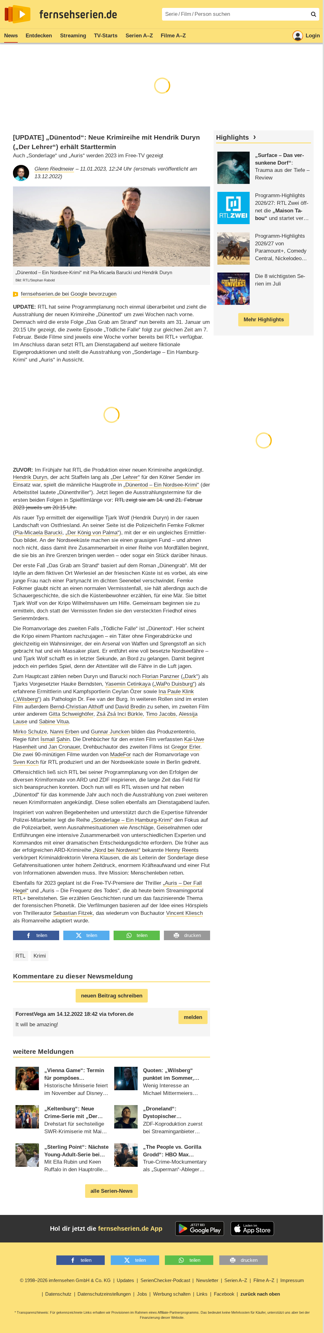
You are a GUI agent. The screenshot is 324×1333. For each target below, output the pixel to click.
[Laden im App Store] (252, 1228)
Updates (125, 1280)
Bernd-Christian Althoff (76, 707)
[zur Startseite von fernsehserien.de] (17, 14)
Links (202, 1294)
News (11, 36)
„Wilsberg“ (27, 699)
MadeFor (120, 754)
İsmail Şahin (55, 739)
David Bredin (130, 707)
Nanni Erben (64, 732)
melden (193, 1017)
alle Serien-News (111, 1191)
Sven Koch (26, 762)
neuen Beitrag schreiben (111, 996)
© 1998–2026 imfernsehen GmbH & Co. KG (65, 1280)
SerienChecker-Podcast (165, 1280)
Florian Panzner (160, 676)
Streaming (73, 36)
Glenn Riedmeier (54, 169)
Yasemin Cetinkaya (128, 684)
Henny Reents (182, 850)
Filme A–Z (173, 36)
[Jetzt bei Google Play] (199, 1228)
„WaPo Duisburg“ (174, 684)
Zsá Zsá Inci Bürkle (120, 714)
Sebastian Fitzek (73, 913)
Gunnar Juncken (110, 732)
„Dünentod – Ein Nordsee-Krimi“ (161, 485)
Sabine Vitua (54, 722)
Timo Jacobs (161, 714)
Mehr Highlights (264, 320)
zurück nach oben (260, 1294)
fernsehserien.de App (130, 1228)
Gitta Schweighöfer (71, 714)
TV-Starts (105, 36)
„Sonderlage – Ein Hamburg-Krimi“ (132, 820)
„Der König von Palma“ (92, 533)
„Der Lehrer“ (125, 477)
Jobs (142, 1294)
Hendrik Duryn (30, 477)
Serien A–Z (139, 36)
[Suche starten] (313, 14)
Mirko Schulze (30, 732)
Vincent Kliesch (184, 913)
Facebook (224, 1294)
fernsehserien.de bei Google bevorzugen (68, 294)
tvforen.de (121, 1014)
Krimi (40, 956)
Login (313, 36)
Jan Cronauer (64, 747)
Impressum (292, 1280)
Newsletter (207, 1280)
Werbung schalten (171, 1294)
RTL (20, 956)
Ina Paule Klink (176, 692)
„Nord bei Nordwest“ (116, 850)
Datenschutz (58, 1294)
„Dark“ (190, 676)
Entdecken (39, 36)
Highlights (232, 137)
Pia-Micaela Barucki (38, 533)
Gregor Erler (185, 747)
